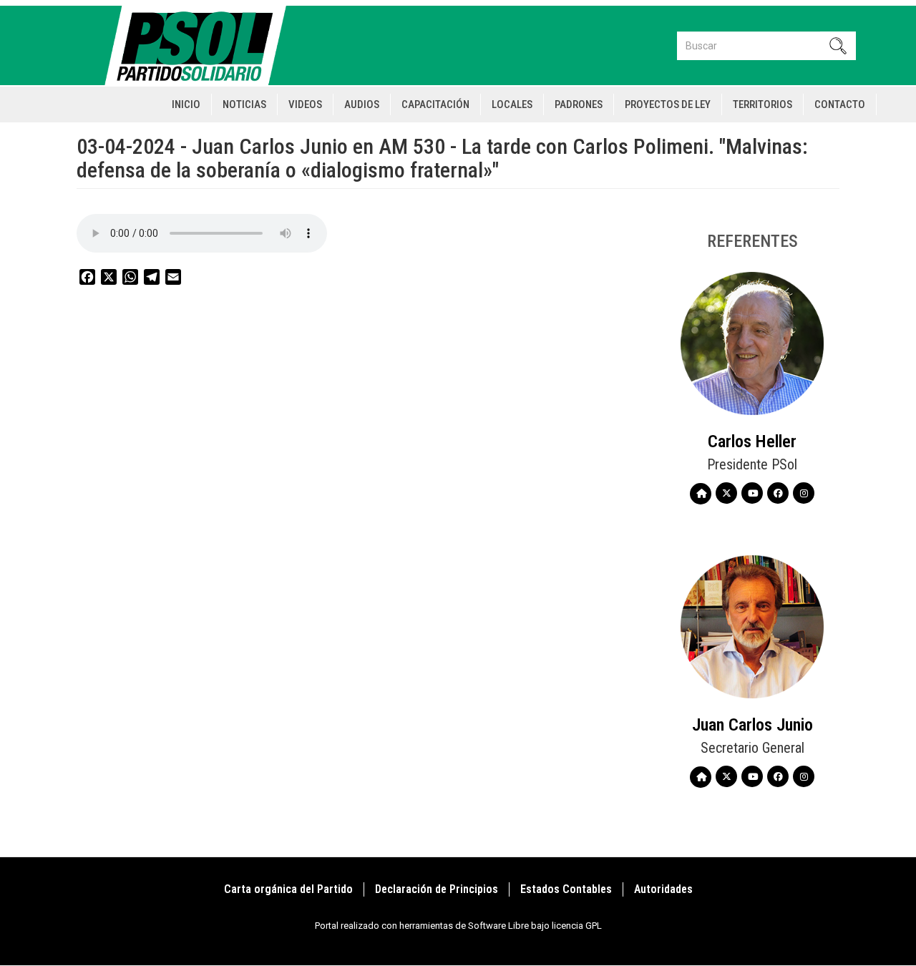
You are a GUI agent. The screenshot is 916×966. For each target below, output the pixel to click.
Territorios (762, 104)
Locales (512, 104)
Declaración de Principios (436, 889)
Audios (361, 104)
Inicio (186, 104)
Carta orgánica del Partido (288, 889)
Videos (305, 104)
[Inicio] (201, 45)
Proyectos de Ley (668, 104)
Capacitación (435, 104)
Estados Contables (566, 889)
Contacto (839, 104)
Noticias (244, 104)
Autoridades (663, 889)
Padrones (579, 104)
